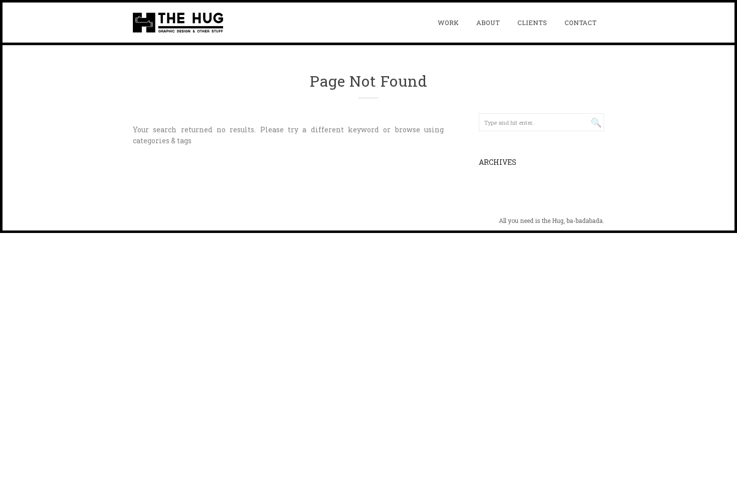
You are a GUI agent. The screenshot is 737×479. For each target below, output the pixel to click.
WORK (448, 22)
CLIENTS (532, 22)
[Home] (178, 23)
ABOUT (488, 22)
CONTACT (581, 22)
